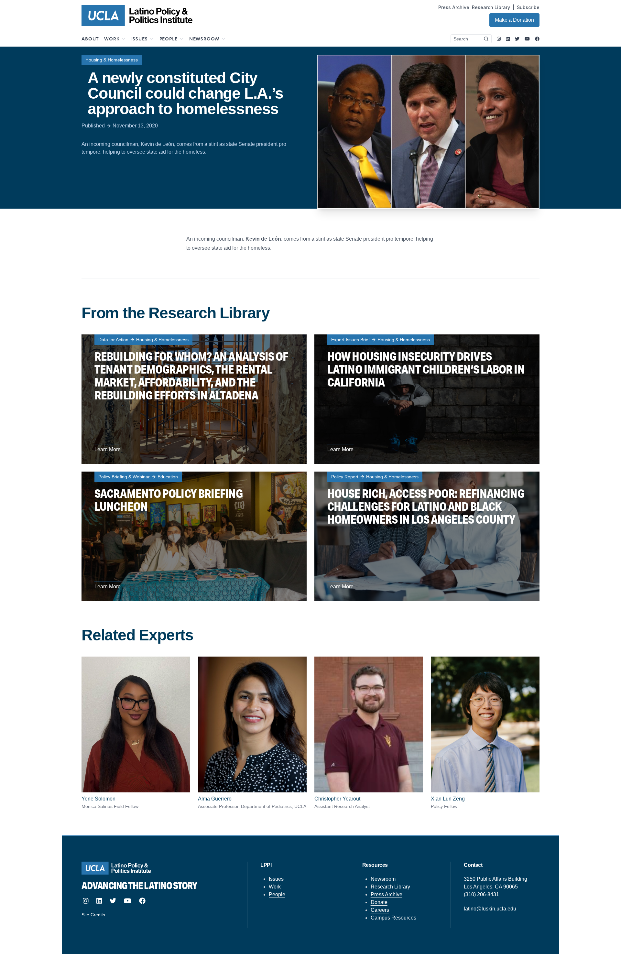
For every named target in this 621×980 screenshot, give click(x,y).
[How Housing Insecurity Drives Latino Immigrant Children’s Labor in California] (426, 399)
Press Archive (453, 7)
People (277, 894)
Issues (276, 879)
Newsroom (383, 879)
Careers (380, 910)
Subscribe (528, 7)
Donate (379, 902)
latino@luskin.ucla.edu (490, 908)
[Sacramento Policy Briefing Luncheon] (194, 536)
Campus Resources (393, 917)
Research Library (491, 7)
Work (275, 886)
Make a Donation (514, 20)
